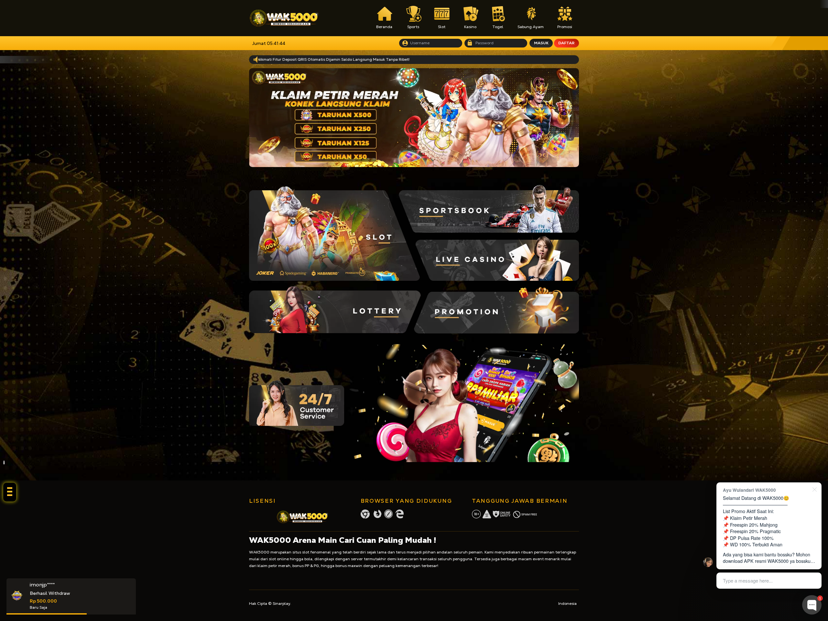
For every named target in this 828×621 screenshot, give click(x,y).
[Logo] (284, 18)
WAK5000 (259, 552)
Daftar (566, 43)
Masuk (541, 43)
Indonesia (567, 603)
